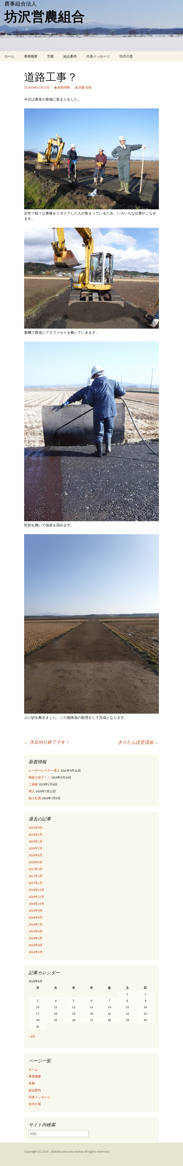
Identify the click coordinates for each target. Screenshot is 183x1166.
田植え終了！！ (39, 777)
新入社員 (35, 798)
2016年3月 (36, 952)
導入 (32, 791)
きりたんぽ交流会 (138, 742)
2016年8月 (36, 917)
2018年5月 (36, 862)
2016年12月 (36, 890)
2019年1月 (36, 841)
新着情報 (64, 87)
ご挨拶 (33, 784)
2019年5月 (36, 834)
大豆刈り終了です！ (47, 742)
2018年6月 (36, 855)
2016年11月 (36, 897)
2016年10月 (36, 904)
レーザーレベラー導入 (44, 770)
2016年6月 (36, 931)
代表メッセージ (98, 56)
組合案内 (70, 56)
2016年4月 (36, 945)
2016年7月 (36, 924)
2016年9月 (36, 910)
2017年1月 (36, 883)
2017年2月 (36, 876)
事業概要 (30, 56)
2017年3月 (36, 869)
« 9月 (32, 1036)
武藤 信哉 (84, 87)
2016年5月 (36, 938)
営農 (50, 56)
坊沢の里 (126, 56)
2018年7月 (36, 848)
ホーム (9, 56)
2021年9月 (36, 828)
